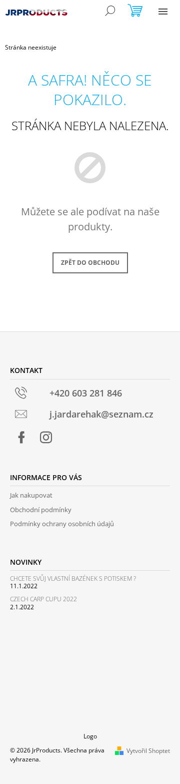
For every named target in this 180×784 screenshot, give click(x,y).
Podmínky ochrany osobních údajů (62, 523)
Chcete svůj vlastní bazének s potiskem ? (73, 578)
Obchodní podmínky (41, 509)
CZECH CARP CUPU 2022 (43, 599)
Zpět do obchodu (90, 262)
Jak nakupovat (31, 495)
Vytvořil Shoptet (148, 750)
